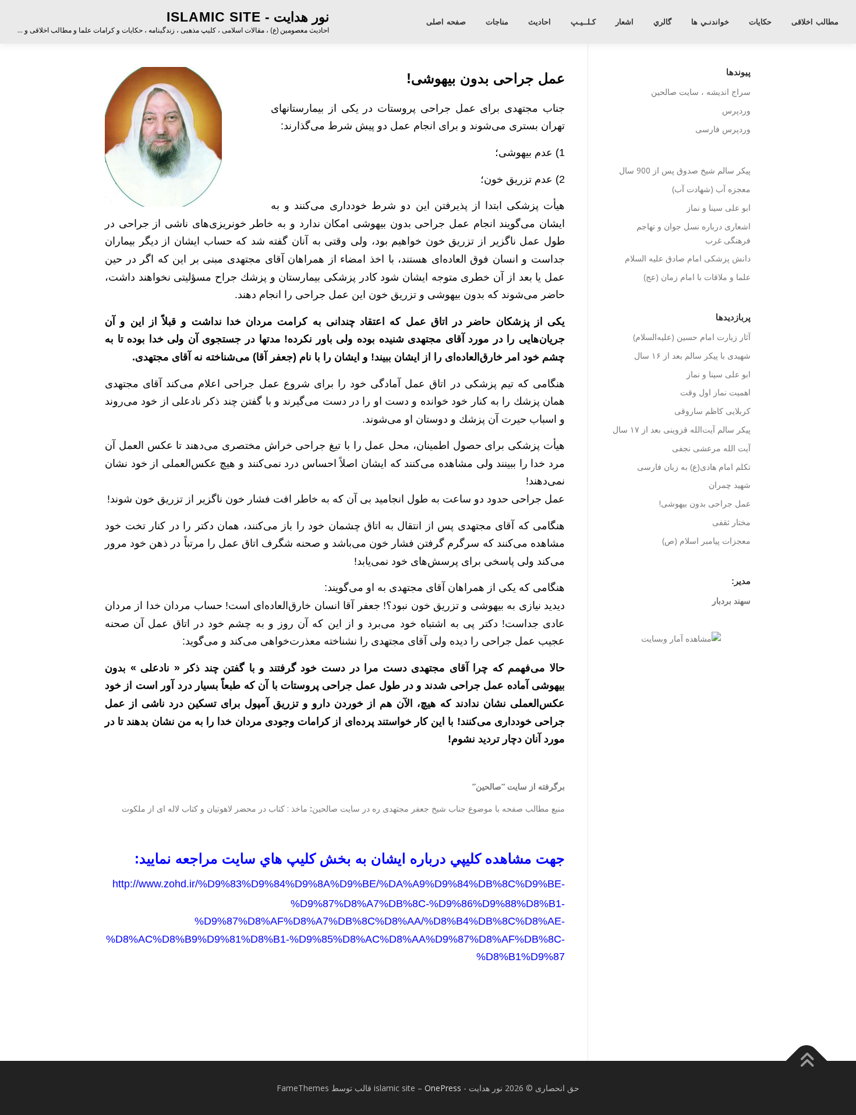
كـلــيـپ (583, 21)
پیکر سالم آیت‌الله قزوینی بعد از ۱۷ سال (682, 429)
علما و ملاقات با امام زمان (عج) (697, 276)
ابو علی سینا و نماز (719, 207)
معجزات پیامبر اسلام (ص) (706, 540)
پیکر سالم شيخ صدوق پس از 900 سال (685, 170)
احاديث (539, 21)
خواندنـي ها (710, 21)
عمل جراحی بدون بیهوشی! (705, 503)
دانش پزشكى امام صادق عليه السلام (688, 258)
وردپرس (736, 110)
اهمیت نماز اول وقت (715, 392)
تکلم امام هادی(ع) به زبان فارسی (694, 466)
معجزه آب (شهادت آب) (711, 188)
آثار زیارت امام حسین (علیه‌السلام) (692, 336)
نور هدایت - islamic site (248, 16)
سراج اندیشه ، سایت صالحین (701, 91)
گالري (662, 21)
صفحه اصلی (446, 21)
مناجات (497, 21)
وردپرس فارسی (723, 128)
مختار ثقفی (731, 522)
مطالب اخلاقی (815, 21)
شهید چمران (730, 484)
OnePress (443, 1087)
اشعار (625, 21)
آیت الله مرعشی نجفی (711, 448)
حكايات (760, 21)
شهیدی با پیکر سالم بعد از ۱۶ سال (692, 355)
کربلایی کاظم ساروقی (712, 410)
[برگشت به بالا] (806, 1060)
